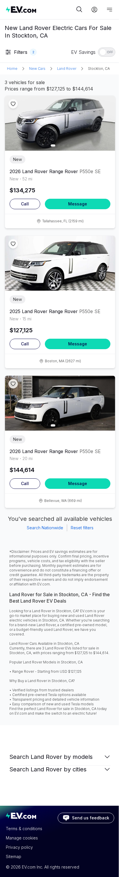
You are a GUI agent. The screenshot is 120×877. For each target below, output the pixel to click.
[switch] (106, 52)
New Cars (37, 68)
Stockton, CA (99, 68)
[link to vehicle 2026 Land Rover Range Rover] (60, 123)
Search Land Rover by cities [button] (48, 769)
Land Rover (66, 68)
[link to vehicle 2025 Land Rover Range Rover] (60, 263)
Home (12, 68)
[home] (40, 9)
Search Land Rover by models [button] (51, 756)
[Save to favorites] (13, 104)
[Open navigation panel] (109, 9)
